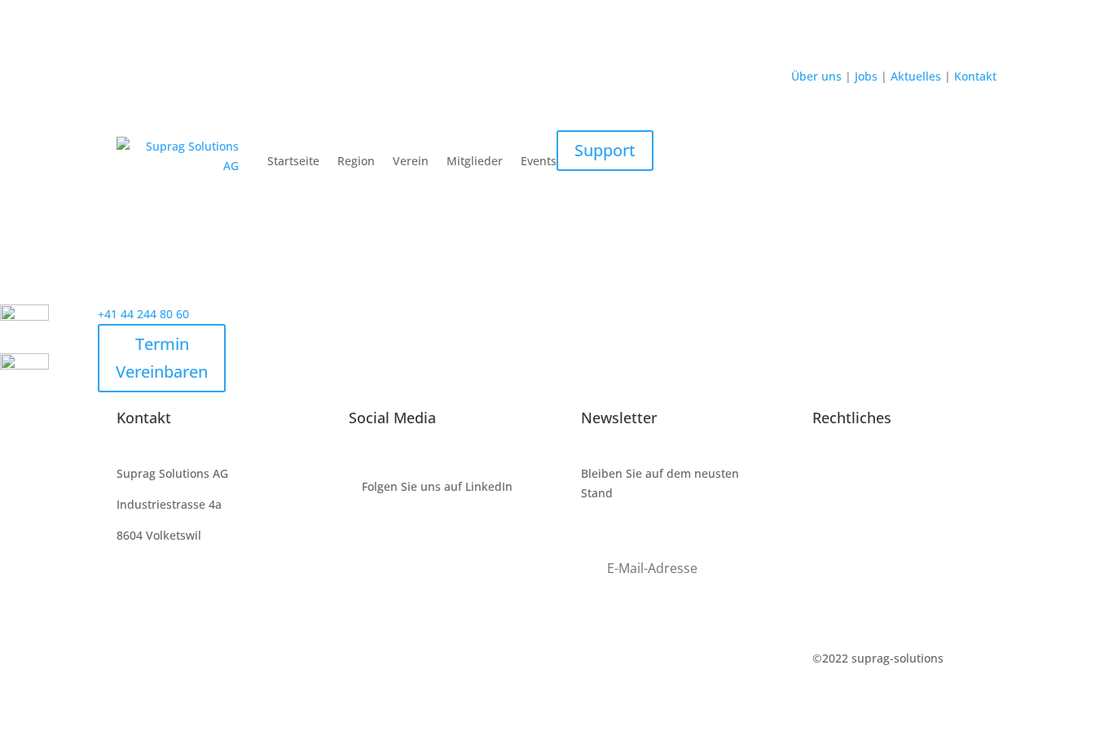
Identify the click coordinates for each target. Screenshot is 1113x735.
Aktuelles (917, 76)
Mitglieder (475, 160)
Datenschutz (846, 504)
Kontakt (973, 76)
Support (605, 150)
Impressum (843, 473)
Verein (411, 160)
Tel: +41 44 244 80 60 (174, 596)
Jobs (864, 76)
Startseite (293, 160)
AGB (823, 535)
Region (356, 160)
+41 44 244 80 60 (143, 314)
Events (538, 160)
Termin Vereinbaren (162, 358)
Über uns (818, 76)
